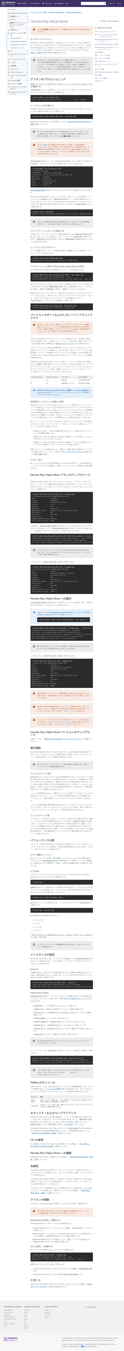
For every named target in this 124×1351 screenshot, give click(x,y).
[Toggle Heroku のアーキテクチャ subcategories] (27, 13)
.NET (25, 1328)
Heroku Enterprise (17, 72)
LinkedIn (95, 1307)
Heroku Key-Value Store (18, 41)
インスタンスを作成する (42, 105)
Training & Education (10, 1319)
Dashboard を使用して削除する (45, 1220)
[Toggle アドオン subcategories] (27, 62)
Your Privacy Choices (90, 1346)
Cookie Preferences (73, 1346)
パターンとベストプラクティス (18, 76)
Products (47, 1314)
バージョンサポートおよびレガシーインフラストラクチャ (61, 316)
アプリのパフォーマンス (18, 59)
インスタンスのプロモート (43, 247)
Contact (64, 1346)
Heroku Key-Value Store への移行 (108, 44)
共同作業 (13, 66)
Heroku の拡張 (15, 80)
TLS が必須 (68, 1124)
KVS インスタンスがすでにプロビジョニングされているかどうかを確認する (61, 85)
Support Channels (9, 1323)
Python (26, 1319)
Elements (47, 1312)
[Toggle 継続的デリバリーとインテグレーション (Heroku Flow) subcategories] (27, 22)
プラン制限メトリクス (41, 854)
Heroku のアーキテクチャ (19, 13)
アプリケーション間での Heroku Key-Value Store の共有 (57, 266)
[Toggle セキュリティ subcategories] (27, 68)
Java (25, 1314)
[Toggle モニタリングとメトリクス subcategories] (27, 54)
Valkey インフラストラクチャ (66, 344)
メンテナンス (50, 355)
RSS (86, 1307)
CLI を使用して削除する (41, 1246)
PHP (25, 1317)
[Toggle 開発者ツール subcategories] (27, 16)
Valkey (39, 53)
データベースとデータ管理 (18, 34)
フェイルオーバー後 (39, 815)
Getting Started (8, 1310)
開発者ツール (15, 16)
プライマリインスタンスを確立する (47, 231)
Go (25, 1321)
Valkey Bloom (33, 1101)
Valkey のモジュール (104, 61)
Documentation (8, 1312)
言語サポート (15, 30)
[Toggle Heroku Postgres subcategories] (27, 38)
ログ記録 (34, 871)
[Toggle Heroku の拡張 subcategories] (27, 80)
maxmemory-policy (39, 992)
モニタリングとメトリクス (18, 55)
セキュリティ (15, 69)
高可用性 (100, 52)
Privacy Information (90, 1344)
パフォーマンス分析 (104, 55)
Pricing (47, 1317)
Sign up (119, 3)
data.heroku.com (49, 861)
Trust (113, 1344)
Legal (71, 1344)
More (67, 3)
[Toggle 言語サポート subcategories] (27, 29)
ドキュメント (49, 3)
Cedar (32, 887)
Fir (31, 903)
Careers (47, 1310)
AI (11, 51)
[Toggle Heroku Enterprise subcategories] (27, 72)
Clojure (26, 1326)
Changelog (60, 3)
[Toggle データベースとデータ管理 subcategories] (27, 33)
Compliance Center (9, 1317)
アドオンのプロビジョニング (106, 31)
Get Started (35, 3)
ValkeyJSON (34, 1106)
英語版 (46, 29)
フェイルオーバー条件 (40, 773)
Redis (32, 53)
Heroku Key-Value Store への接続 (108, 72)
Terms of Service (79, 1344)
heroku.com (65, 1344)
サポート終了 (36, 460)
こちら (73, 149)
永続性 (100, 75)
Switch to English (113, 21)
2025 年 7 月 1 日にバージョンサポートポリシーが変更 (54, 390)
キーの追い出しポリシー (76, 999)
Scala (25, 1323)
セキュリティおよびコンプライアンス (53, 1113)
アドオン (13, 62)
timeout (34, 969)
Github (92, 1307)
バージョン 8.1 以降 (53, 1089)
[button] (91, 97)
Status (6, 1326)
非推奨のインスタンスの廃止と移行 (47, 401)
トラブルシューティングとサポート (18, 88)
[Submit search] (104, 3)
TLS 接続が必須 (65, 136)
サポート (100, 81)
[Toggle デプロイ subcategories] (27, 19)
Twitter (89, 1307)
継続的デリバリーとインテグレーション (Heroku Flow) (18, 25)
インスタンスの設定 (104, 58)
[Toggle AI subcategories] (27, 51)
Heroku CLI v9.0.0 (59, 612)
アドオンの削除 (102, 78)
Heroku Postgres (16, 38)
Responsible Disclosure (104, 1344)
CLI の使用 (101, 69)
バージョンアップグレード (75, 452)
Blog (5, 1321)
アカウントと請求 (16, 84)
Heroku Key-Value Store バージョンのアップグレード (60, 733)
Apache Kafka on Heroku (18, 44)
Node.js (26, 1310)
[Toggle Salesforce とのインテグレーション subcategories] (27, 92)
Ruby (25, 1312)
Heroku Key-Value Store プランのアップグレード (60, 475)
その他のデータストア (17, 48)
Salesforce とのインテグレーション (18, 93)
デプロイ (13, 19)
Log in (110, 3)
